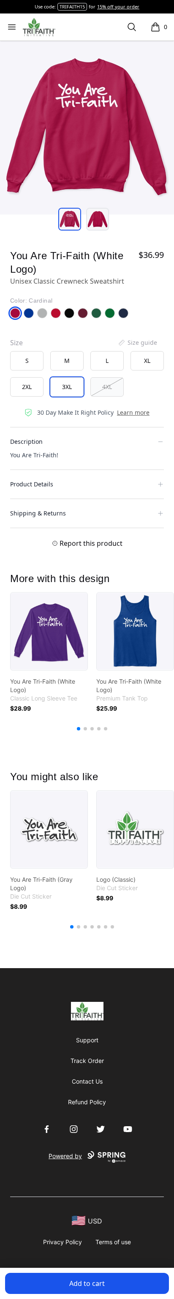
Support (87, 1040)
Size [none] (16, 342)
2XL (27, 387)
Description (26, 441)
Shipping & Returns (38, 513)
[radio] (27, 360)
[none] (137, 342)
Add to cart (87, 1283)
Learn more (133, 412)
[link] (49, 631)
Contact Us (87, 1081)
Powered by (65, 1155)
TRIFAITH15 (72, 6)
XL (147, 361)
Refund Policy (87, 1102)
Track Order (87, 1060)
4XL (107, 387)
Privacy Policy (62, 1241)
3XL (67, 387)
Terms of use (113, 1241)
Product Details (31, 484)
